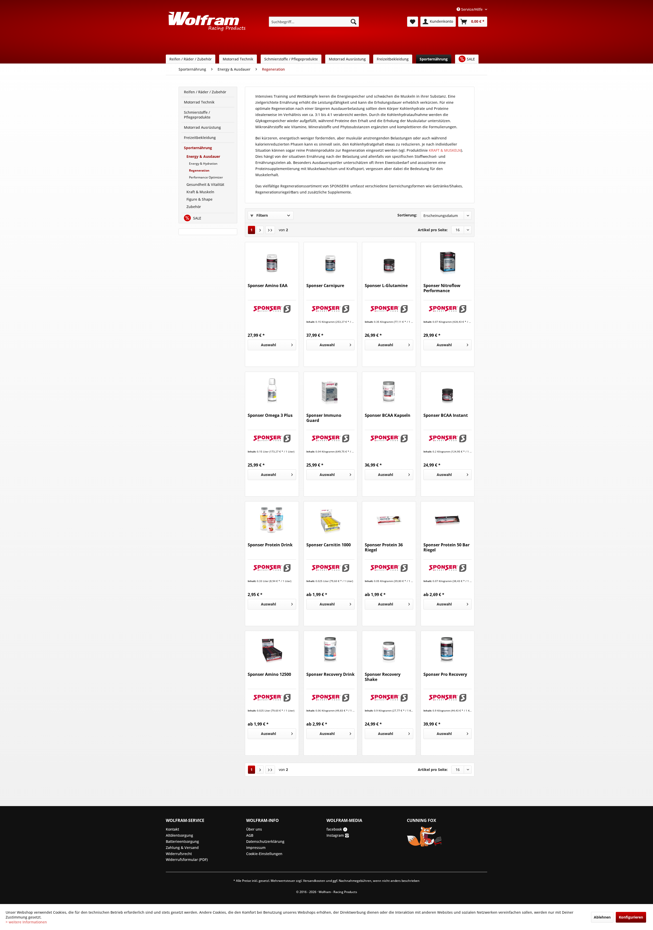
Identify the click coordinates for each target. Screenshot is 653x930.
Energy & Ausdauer (203, 156)
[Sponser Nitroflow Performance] (447, 260)
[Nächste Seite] (260, 230)
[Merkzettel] (412, 22)
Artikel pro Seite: (433, 229)
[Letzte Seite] (270, 230)
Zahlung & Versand (182, 847)
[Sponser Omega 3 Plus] (272, 389)
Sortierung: (407, 215)
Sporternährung (198, 147)
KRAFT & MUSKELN (445, 150)
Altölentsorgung (179, 835)
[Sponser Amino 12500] (272, 649)
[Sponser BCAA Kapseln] (389, 389)
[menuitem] (314, 22)
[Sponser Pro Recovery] (447, 649)
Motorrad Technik (199, 102)
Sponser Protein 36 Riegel (384, 547)
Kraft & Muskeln (200, 191)
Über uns (254, 829)
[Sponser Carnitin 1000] (330, 519)
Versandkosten (314, 881)
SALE (196, 218)
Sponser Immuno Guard (323, 418)
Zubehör (193, 206)
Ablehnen (602, 917)
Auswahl (268, 344)
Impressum (256, 847)
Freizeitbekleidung (200, 137)
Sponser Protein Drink (270, 545)
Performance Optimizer (206, 177)
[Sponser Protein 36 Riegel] (389, 519)
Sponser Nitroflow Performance (441, 288)
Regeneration (199, 170)
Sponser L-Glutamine (386, 285)
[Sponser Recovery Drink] (330, 649)
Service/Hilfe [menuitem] (472, 9)
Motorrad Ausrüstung (202, 127)
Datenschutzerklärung (265, 841)
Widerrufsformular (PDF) (187, 859)
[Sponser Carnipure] (330, 260)
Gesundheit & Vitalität (205, 184)
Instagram (335, 835)
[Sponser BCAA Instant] (447, 389)
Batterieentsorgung (182, 841)
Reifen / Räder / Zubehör (205, 91)
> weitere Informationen (26, 922)
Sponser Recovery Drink (330, 674)
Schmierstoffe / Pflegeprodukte (197, 115)
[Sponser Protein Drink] (272, 519)
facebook (334, 829)
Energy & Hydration (203, 163)
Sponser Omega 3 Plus (270, 415)
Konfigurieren (631, 917)
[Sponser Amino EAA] (272, 260)
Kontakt (172, 829)
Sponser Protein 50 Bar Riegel (446, 547)
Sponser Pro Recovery (445, 674)
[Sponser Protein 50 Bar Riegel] (447, 519)
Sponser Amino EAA (267, 285)
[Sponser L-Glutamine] (389, 260)
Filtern (261, 215)
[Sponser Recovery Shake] (389, 649)
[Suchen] (353, 22)
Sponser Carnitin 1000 (328, 545)
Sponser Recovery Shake (382, 677)
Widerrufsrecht (179, 853)
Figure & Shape (199, 199)
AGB (249, 835)
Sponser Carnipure (325, 285)
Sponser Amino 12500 (269, 674)
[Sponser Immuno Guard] (330, 389)
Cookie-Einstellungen (264, 853)
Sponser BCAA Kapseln (387, 415)
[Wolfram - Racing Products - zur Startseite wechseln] (206, 23)
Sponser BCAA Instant (445, 415)
